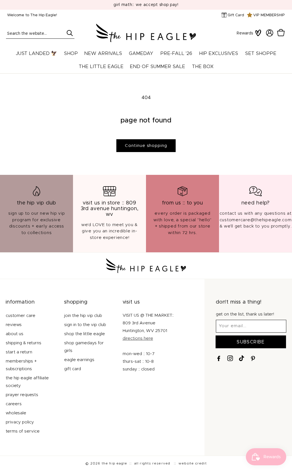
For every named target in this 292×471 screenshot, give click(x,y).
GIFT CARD (72, 369)
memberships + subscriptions (21, 365)
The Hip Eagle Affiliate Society (27, 382)
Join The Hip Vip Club (83, 316)
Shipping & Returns (23, 343)
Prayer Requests (22, 395)
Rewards (245, 33)
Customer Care (20, 316)
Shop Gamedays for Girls (84, 347)
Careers (14, 404)
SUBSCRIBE (251, 342)
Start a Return (19, 352)
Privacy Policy (20, 422)
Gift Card (236, 15)
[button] (280, 32)
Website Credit (193, 463)
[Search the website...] (69, 33)
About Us (14, 334)
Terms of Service (23, 431)
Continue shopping (146, 146)
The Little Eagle (101, 66)
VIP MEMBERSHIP (269, 15)
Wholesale (16, 413)
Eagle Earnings (79, 360)
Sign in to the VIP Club (85, 325)
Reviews (14, 325)
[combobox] (40, 33)
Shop (71, 53)
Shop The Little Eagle (84, 334)
